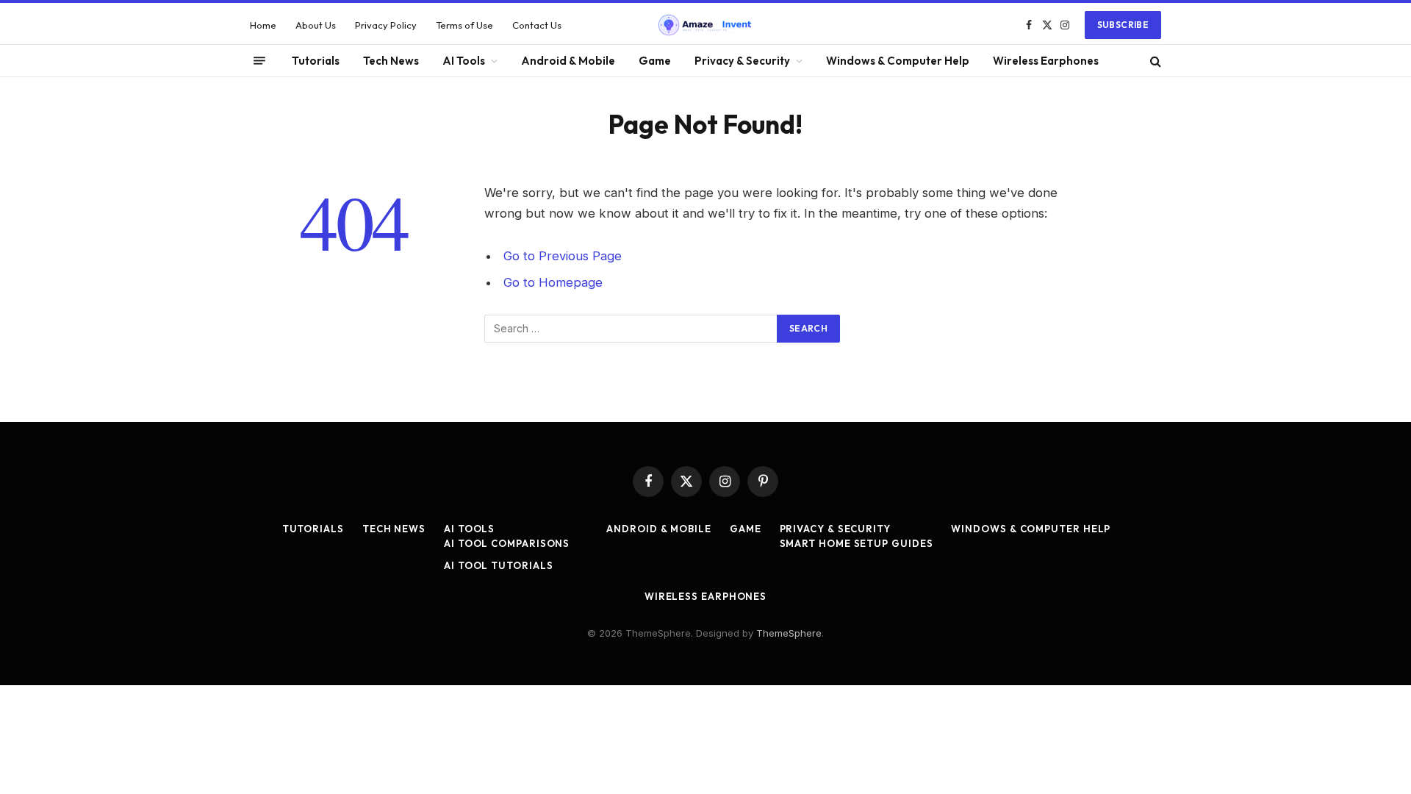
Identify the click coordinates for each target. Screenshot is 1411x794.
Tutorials (316, 61)
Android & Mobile (568, 61)
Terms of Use (464, 25)
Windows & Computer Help (897, 61)
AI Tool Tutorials (498, 565)
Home (263, 25)
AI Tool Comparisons (507, 543)
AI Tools (463, 61)
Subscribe (1123, 24)
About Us (315, 25)
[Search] (1154, 60)
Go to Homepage (553, 282)
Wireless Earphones (1046, 61)
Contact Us (536, 25)
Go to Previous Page (562, 255)
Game (655, 61)
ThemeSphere (789, 633)
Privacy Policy (386, 25)
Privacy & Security (742, 61)
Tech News (391, 61)
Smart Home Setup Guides (856, 543)
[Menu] (259, 61)
